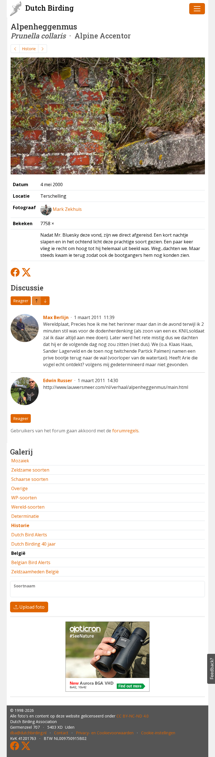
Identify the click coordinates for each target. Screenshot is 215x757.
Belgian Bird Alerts (30, 562)
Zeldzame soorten (30, 470)
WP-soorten (24, 498)
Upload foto (31, 607)
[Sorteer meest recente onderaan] (36, 300)
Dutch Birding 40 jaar (33, 544)
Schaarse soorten (29, 479)
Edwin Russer (57, 380)
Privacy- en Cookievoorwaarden (105, 732)
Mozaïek (20, 461)
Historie (29, 48)
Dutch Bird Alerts (29, 535)
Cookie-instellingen (158, 732)
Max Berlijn (56, 317)
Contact (61, 732)
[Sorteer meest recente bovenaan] (45, 300)
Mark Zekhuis (67, 209)
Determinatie (25, 516)
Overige (19, 488)
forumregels (125, 431)
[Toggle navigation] (197, 8)
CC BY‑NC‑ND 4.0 (132, 716)
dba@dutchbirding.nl (28, 732)
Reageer (20, 300)
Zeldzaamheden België (35, 572)
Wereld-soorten (28, 507)
